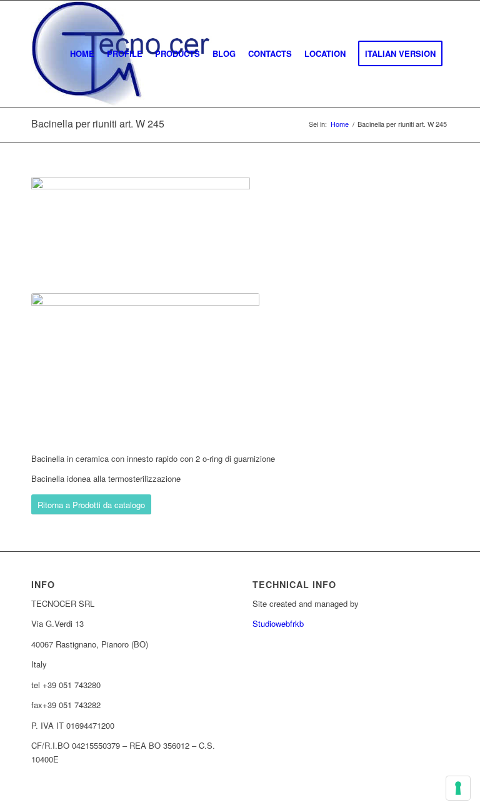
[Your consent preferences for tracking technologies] (458, 788)
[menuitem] (82, 54)
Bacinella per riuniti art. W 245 (97, 123)
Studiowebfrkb (278, 623)
